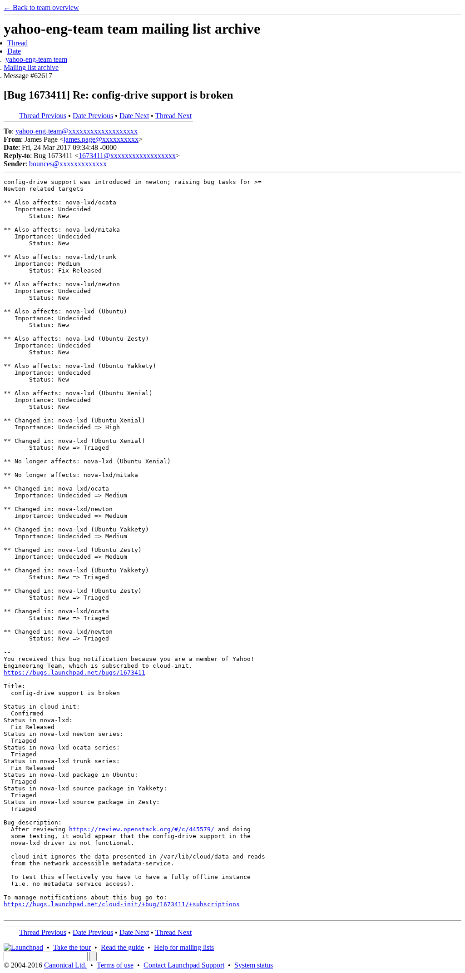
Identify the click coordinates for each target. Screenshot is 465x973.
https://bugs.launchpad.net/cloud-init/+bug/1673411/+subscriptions (122, 904)
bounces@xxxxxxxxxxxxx (68, 164)
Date (14, 51)
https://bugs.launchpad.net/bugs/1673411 (74, 672)
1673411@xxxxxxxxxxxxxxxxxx (127, 155)
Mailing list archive (31, 67)
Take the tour (72, 947)
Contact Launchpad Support (183, 965)
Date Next (134, 115)
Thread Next (173, 115)
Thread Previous (42, 115)
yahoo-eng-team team (36, 59)
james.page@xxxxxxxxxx (101, 139)
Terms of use (115, 965)
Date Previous (93, 115)
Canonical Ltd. (65, 965)
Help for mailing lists (184, 947)
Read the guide (122, 947)
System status (253, 965)
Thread (17, 43)
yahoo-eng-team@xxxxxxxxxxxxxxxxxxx (76, 131)
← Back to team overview (41, 7)
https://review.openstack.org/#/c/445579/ (141, 829)
